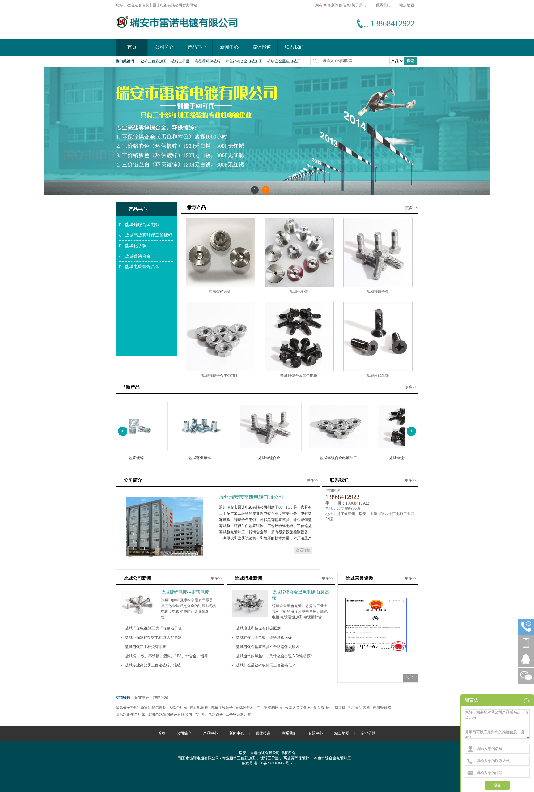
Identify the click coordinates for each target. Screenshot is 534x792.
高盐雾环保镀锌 (208, 61)
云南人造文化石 (298, 707)
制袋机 (340, 707)
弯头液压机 (323, 707)
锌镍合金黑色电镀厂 (284, 61)
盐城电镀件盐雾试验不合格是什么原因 (267, 647)
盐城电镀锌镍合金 (142, 266)
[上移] (407, 678)
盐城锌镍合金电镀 (142, 224)
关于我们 (358, 5)
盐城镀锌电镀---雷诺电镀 (185, 592)
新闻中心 (229, 47)
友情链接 (123, 697)
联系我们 (382, 5)
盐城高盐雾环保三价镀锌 (148, 235)
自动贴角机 (199, 707)
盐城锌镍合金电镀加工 (220, 375)
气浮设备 (216, 714)
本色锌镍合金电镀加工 (243, 61)
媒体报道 (261, 47)
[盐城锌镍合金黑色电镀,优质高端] (250, 616)
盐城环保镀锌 (183, 458)
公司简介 (164, 47)
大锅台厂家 (178, 707)
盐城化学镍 (135, 245)
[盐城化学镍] (299, 286)
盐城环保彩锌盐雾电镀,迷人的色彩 (153, 637)
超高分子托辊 (127, 707)
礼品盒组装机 (359, 707)
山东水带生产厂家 (131, 714)
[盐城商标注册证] (376, 609)
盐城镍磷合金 (138, 256)
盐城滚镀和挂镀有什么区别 (258, 628)
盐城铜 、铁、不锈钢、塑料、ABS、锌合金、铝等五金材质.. (170, 656)
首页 (132, 47)
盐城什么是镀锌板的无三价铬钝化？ (265, 665)
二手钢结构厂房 (239, 714)
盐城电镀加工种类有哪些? (146, 647)
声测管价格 (382, 707)
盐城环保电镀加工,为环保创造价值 (153, 628)
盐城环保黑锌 (378, 375)
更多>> (411, 208)
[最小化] (527, 701)
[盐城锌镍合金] (378, 286)
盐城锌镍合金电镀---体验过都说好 (264, 637)
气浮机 (201, 714)
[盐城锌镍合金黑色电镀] (299, 370)
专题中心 (315, 733)
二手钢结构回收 (269, 707)
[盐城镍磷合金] (220, 286)
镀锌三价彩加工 (154, 61)
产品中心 (197, 47)
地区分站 (160, 697)
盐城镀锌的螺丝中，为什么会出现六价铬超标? (274, 656)
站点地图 (406, 5)
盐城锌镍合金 (378, 291)
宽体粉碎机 (245, 707)
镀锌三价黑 (180, 61)
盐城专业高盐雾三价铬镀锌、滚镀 (153, 665)
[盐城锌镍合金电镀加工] (220, 370)
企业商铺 (141, 697)
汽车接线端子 (222, 707)
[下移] (414, 678)
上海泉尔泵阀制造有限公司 (170, 714)
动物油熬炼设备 (153, 707)
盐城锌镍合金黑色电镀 (298, 375)
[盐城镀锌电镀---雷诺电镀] (139, 616)
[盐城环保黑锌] (378, 370)
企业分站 (368, 733)
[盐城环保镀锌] (183, 450)
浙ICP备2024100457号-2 (273, 763)
